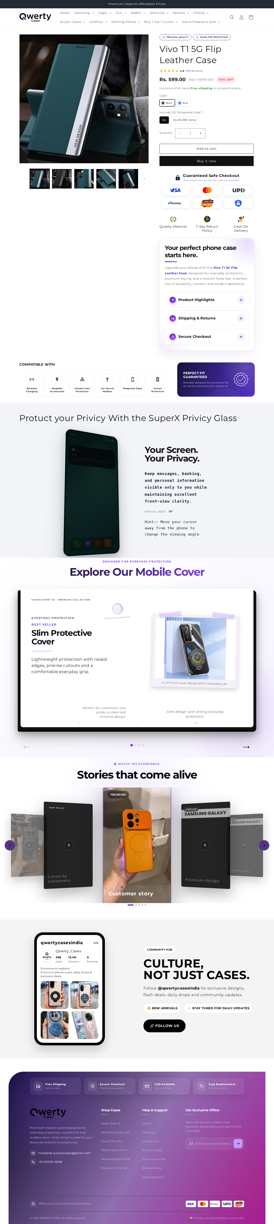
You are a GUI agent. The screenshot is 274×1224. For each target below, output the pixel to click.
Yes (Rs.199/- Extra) (186, 121)
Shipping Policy (153, 1177)
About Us (149, 1132)
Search (147, 1123)
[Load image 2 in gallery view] (62, 179)
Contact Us (150, 1141)
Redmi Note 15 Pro (114, 1150)
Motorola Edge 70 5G (116, 1159)
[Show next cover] (245, 657)
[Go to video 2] (136, 905)
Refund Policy (152, 1168)
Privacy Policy (152, 1150)
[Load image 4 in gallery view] (106, 179)
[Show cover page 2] (135, 745)
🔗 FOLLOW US (164, 1026)
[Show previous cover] (29, 657)
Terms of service (153, 1159)
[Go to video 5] (145, 905)
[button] (84, 12)
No (165, 121)
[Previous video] (10, 845)
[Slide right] (144, 178)
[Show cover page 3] (139, 745)
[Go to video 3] (139, 905)
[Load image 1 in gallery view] (40, 179)
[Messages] (88, 543)
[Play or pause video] (137, 845)
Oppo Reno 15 (111, 1123)
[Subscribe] (238, 1143)
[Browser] (98, 543)
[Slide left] (24, 178)
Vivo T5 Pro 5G (111, 1141)
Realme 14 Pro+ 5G (114, 1168)
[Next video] (264, 845)
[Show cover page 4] (142, 745)
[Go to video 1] (131, 905)
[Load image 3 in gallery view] (84, 179)
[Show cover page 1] (131, 745)
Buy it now (206, 161)
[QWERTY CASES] (59, 1113)
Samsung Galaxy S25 (115, 1132)
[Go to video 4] (142, 905)
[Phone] (77, 544)
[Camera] (107, 542)
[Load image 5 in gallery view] (128, 179)
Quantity (166, 132)
